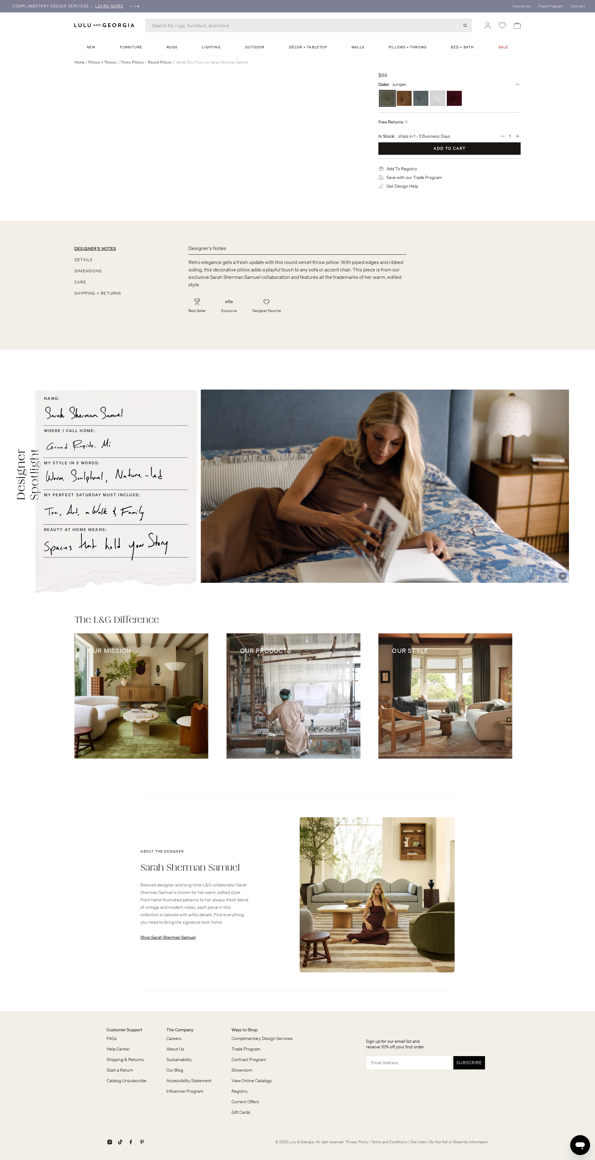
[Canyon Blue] (421, 98)
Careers (174, 1038)
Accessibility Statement (189, 1080)
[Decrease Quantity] (503, 136)
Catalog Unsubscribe (127, 1080)
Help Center (118, 1049)
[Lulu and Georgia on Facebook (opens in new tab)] (131, 1142)
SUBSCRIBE (469, 1062)
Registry (239, 1091)
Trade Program (550, 6)
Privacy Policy (357, 1141)
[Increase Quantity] (517, 136)
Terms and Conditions (389, 1141)
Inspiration (521, 6)
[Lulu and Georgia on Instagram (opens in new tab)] (110, 1142)
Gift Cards (240, 1112)
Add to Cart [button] (450, 148)
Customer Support (124, 1030)
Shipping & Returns (125, 1059)
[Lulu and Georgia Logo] (105, 25)
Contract (578, 6)
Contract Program (248, 1059)
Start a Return (120, 1070)
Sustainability (179, 1059)
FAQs (112, 1038)
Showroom (241, 1070)
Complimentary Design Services (262, 1038)
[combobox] (308, 25)
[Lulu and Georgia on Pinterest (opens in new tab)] (142, 1142)
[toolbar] (297, 6)
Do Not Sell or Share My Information (458, 1141)
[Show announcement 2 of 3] (134, 6)
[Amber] (404, 98)
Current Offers (245, 1101)
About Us (175, 1049)
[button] (401, 168)
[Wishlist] (502, 25)
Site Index (418, 1141)
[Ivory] (437, 98)
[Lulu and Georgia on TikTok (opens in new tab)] (120, 1142)
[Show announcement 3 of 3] (138, 6)
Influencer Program (184, 1091)
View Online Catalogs (251, 1080)
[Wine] (454, 98)
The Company (179, 1030)
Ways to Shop (244, 1030)
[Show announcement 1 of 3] (131, 6)
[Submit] (465, 25)
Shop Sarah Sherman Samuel (168, 937)
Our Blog (174, 1070)
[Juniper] (387, 98)
